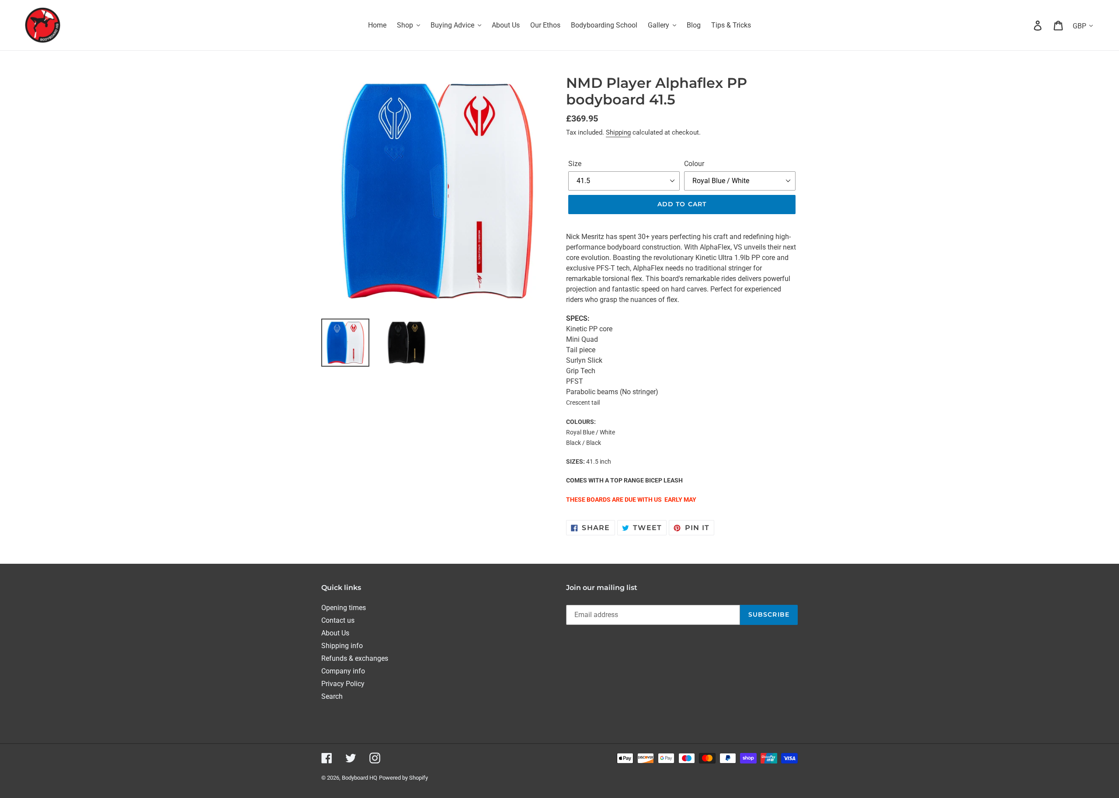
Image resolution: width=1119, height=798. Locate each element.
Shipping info (342, 646)
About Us (335, 633)
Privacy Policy (343, 684)
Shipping (618, 132)
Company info (343, 671)
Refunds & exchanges (354, 658)
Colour (694, 164)
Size (574, 164)
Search (332, 696)
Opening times (343, 608)
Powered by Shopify (403, 777)
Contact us (337, 620)
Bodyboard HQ (359, 777)
